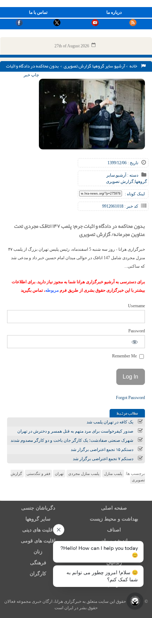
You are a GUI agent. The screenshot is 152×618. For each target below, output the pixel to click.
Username (136, 305)
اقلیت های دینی (38, 530)
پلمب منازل (113, 473)
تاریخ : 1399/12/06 (122, 162)
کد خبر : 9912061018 (120, 206)
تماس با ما (38, 12)
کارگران (38, 573)
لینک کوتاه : (135, 193)
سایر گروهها (102, 66)
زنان (38, 551)
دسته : (132, 175)
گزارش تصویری (77, 66)
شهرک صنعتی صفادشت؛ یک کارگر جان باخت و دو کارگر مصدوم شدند (72, 440)
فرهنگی (38, 562)
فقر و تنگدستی (38, 473)
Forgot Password (130, 397)
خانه (134, 66)
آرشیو (119, 66)
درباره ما (114, 12)
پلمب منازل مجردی (83, 473)
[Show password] (135, 341)
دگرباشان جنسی (38, 508)
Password (136, 330)
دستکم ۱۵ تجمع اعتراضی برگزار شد (102, 449)
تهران (59, 473)
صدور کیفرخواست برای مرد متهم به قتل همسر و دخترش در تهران (75, 431)
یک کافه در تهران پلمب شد (110, 422)
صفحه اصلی (114, 508)
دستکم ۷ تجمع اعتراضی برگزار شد (103, 458)
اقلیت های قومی (38, 540)
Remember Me (125, 355)
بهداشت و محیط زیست (114, 519)
